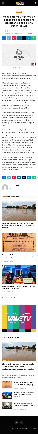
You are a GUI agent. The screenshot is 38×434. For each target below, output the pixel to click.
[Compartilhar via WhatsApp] (33, 38)
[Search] (35, 3)
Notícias (19, 11)
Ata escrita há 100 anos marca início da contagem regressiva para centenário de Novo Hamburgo (18, 257)
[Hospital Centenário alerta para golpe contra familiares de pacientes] (19, 274)
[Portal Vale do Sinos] (20, 3)
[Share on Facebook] (4, 38)
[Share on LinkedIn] (19, 38)
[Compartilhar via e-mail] (23, 38)
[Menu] (3, 3)
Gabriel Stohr (14, 31)
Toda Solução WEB (30, 428)
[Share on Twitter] (9, 38)
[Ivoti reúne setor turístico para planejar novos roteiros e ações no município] (7, 405)
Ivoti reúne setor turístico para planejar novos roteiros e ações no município (24, 405)
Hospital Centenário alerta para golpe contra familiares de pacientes (24, 394)
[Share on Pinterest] (14, 38)
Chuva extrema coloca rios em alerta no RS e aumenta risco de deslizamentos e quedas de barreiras (18, 225)
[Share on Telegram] (28, 38)
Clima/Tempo (6, 360)
